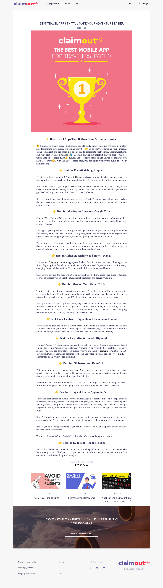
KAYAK (54, 262)
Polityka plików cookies (27, 573)
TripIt (39, 291)
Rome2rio (79, 370)
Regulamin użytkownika (27, 562)
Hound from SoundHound (82, 325)
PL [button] (130, 3)
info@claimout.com (97, 562)
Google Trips (42, 218)
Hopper (78, 177)
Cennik (62, 567)
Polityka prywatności (26, 567)
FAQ (77, 3)
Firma (67, 3)
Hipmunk (103, 350)
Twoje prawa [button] (51, 3)
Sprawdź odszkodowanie (81, 534)
